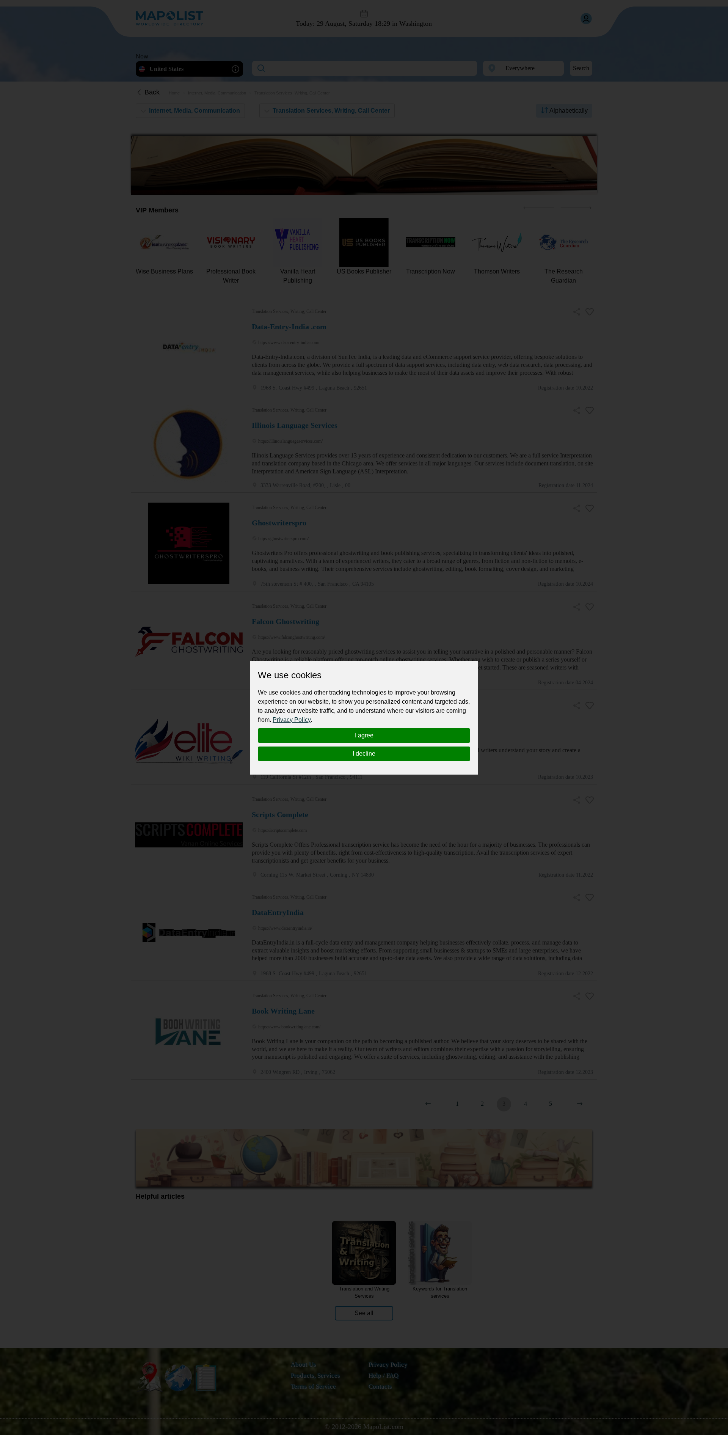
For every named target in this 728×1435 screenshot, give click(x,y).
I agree (364, 735)
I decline (364, 753)
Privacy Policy (292, 720)
